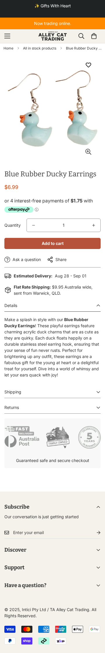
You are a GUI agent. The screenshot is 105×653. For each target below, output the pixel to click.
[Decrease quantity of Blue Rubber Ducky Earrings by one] (33, 225)
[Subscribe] (94, 533)
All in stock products (39, 48)
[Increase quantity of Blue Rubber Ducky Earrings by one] (93, 225)
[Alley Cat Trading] (52, 36)
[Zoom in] (88, 151)
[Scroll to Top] (94, 622)
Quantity (12, 225)
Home (8, 48)
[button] (94, 36)
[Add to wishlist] (88, 65)
